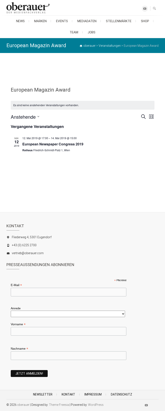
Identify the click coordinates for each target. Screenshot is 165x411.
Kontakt (68, 394)
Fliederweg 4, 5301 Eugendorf (32, 237)
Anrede (16, 308)
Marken (40, 21)
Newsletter (42, 394)
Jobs (91, 32)
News (20, 21)
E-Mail (16, 285)
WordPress (96, 404)
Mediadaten (86, 21)
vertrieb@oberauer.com (28, 253)
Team (74, 32)
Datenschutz (121, 394)
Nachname (19, 349)
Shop (145, 21)
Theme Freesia (59, 404)
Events (62, 21)
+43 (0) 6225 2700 (24, 245)
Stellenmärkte (118, 21)
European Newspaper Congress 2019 (52, 144)
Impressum (93, 394)
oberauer (23, 404)
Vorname (18, 324)
